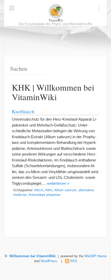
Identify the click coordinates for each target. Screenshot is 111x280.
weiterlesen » (58, 183)
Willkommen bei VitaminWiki (32, 256)
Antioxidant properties (44, 195)
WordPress (49, 261)
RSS (73, 261)
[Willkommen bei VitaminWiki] (55, 13)
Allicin (38, 190)
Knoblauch (23, 111)
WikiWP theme (95, 256)
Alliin (48, 190)
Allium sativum (65, 190)
